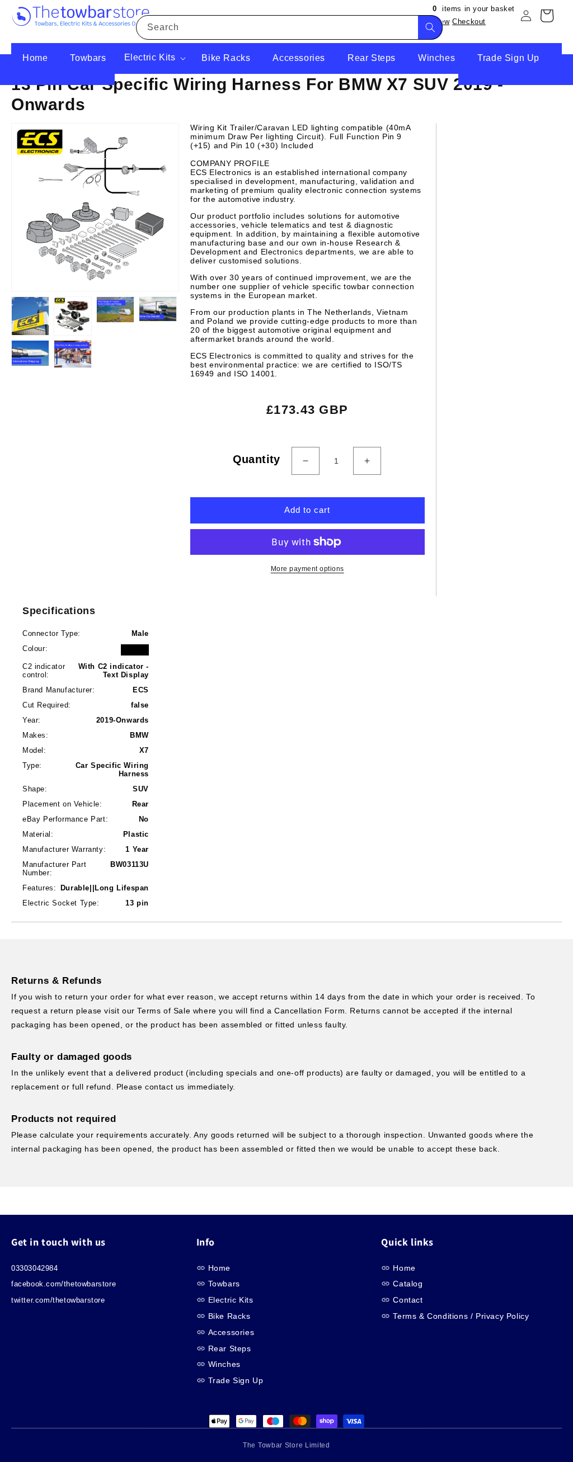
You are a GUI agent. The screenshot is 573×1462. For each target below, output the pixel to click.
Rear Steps (229, 1348)
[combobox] (289, 27)
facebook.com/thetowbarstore (63, 1284)
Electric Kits (230, 1299)
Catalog (407, 1283)
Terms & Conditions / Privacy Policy (461, 1316)
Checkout (469, 21)
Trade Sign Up (236, 1380)
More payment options (307, 569)
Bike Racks (229, 1316)
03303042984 (34, 1268)
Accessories (231, 1332)
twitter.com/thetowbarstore (58, 1300)
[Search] (430, 27)
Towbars (224, 1283)
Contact (407, 1299)
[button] (154, 58)
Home (219, 1267)
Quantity (256, 459)
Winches (224, 1364)
